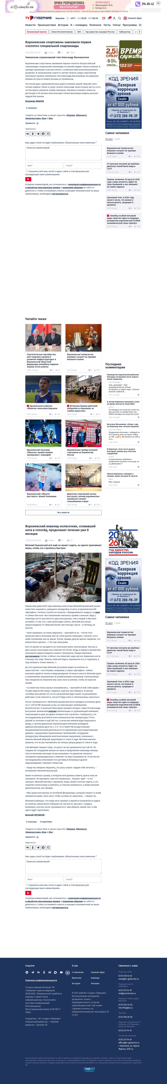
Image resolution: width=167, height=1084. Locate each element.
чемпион (32, 108)
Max (51, 118)
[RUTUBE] (49, 973)
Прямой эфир (135, 18)
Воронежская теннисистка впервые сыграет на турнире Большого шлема (121, 150)
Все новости (63, 512)
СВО (79, 32)
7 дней (117, 139)
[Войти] (114, 18)
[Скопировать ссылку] (48, 134)
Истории (63, 25)
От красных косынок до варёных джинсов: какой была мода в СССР (123, 166)
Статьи (117, 25)
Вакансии (76, 978)
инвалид (32, 821)
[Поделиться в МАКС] (43, 134)
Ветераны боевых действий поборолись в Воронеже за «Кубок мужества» (82, 408)
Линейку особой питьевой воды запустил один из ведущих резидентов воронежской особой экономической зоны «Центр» (123, 219)
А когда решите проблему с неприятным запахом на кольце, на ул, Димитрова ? (124, 461)
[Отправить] (28, 179)
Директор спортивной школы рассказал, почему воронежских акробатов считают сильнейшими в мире (83, 498)
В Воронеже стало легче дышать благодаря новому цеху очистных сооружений (121, 451)
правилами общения (72, 187)
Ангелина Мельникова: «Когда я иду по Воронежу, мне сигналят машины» (123, 425)
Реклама (95, 983)
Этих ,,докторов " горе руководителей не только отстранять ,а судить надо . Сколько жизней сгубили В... (124, 388)
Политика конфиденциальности (41, 980)
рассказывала (32, 656)
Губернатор (124, 32)
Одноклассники (33, 118)
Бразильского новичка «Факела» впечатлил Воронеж (42, 407)
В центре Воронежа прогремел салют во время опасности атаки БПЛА (123, 403)
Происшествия (47, 25)
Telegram (70, 115)
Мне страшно (114, 482)
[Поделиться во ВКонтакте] (27, 134)
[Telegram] (32, 973)
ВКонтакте (81, 115)
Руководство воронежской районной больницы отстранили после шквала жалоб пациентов (123, 377)
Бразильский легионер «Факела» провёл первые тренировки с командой (40, 452)
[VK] (38, 973)
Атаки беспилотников (62, 32)
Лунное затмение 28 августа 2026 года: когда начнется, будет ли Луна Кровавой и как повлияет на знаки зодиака (123, 183)
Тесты (107, 25)
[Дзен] (26, 973)
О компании (78, 972)
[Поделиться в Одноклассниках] (33, 134)
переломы (47, 821)
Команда (95, 978)
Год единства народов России (100, 32)
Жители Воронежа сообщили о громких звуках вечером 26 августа (122, 475)
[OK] (44, 973)
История (76, 983)
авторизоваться (60, 194)
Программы (130, 25)
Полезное (95, 25)
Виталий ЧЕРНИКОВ (34, 815)
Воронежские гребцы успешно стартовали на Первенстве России (82, 452)
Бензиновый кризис (37, 32)
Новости (30, 25)
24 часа (109, 139)
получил (52, 711)
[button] (140, 32)
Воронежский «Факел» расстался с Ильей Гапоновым (41, 495)
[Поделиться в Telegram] (38, 134)
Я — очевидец (78, 25)
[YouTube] (61, 973)
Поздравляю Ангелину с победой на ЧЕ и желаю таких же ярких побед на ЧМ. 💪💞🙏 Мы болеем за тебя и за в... (124, 435)
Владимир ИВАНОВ (34, 101)
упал (97, 612)
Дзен (44, 118)
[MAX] (55, 973)
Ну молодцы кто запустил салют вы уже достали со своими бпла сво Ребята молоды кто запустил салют (124, 412)
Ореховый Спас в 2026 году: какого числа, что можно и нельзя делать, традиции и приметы (120, 201)
